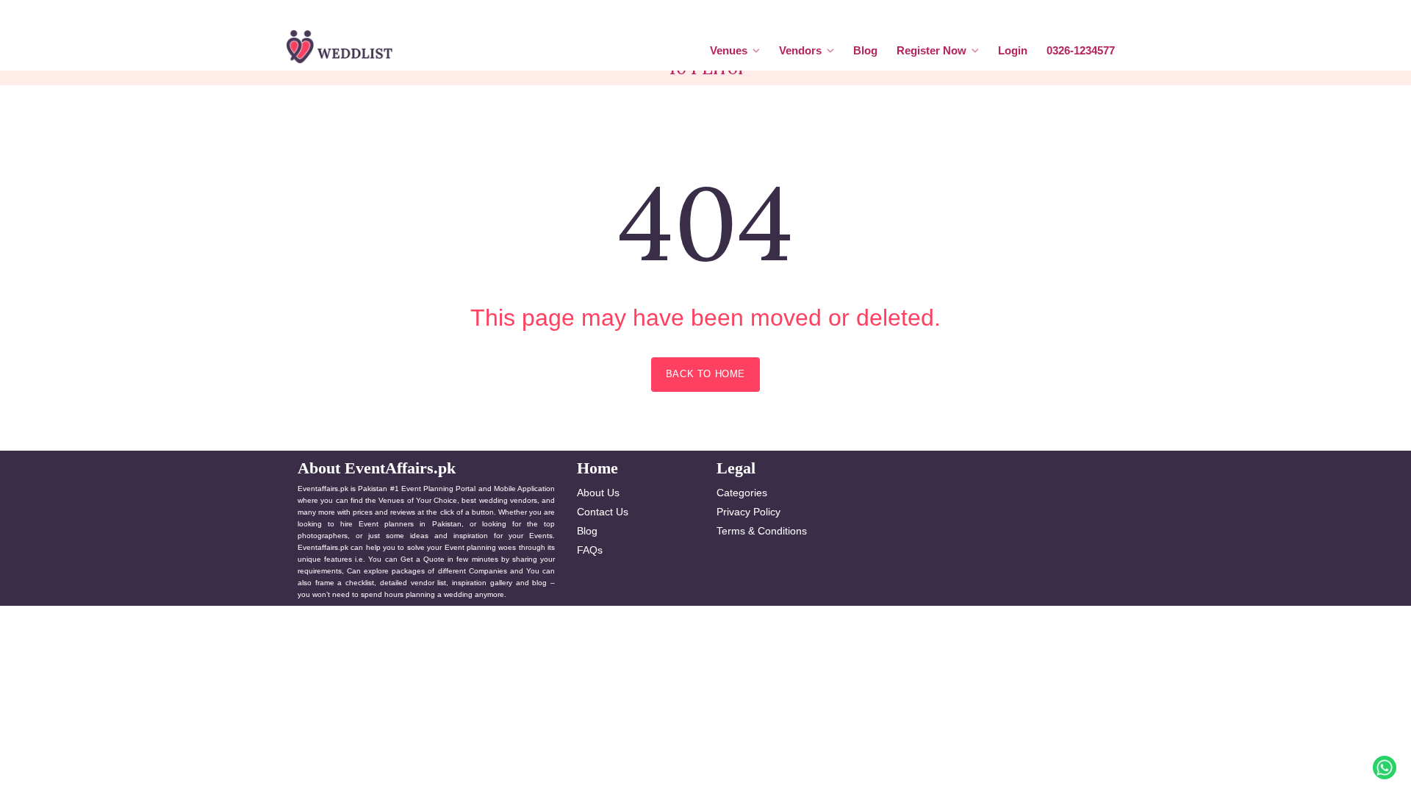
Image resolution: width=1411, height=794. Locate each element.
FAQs (590, 550)
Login (1012, 50)
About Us (598, 492)
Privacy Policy (748, 512)
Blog (865, 50)
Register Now (931, 50)
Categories (742, 492)
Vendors (800, 50)
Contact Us (602, 512)
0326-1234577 (1080, 50)
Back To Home (705, 373)
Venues (728, 50)
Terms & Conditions (762, 531)
